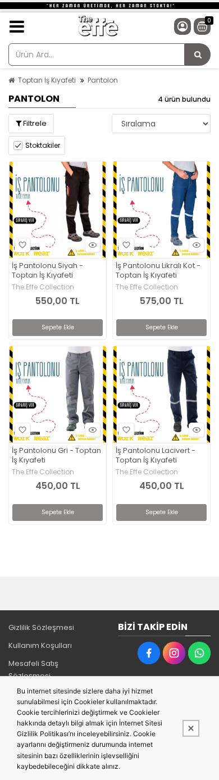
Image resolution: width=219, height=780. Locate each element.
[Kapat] (190, 728)
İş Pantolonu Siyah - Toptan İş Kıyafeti (47, 270)
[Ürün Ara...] (198, 54)
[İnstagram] (174, 653)
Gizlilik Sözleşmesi (41, 627)
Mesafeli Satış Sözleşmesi (33, 669)
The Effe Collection (43, 287)
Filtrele (34, 123)
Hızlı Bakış (93, 245)
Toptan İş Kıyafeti (47, 80)
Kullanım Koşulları (40, 645)
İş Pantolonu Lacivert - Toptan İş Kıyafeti (155, 455)
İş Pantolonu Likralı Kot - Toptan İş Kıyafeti (158, 270)
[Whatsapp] (199, 653)
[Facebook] (149, 653)
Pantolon (103, 80)
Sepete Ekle (58, 327)
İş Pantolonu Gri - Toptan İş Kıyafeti (56, 455)
